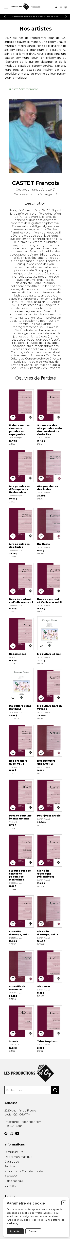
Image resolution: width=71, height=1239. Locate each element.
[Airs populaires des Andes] (49, 475)
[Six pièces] (49, 974)
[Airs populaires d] (21, 475)
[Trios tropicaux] (49, 1028)
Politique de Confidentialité (23, 1171)
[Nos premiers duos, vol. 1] (21, 749)
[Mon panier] (60, 7)
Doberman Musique (18, 1156)
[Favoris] (13, 417)
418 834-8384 (13, 1125)
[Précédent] (5, 16)
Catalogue (11, 1161)
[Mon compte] (65, 7)
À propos (10, 1176)
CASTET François (29, 89)
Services (10, 1166)
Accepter (15, 1231)
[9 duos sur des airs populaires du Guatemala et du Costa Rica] (49, 416)
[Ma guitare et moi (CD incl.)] (21, 694)
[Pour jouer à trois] (49, 803)
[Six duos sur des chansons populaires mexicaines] (21, 861)
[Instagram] (11, 1133)
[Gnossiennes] (21, 640)
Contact (10, 1185)
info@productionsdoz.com (23, 1121)
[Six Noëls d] (49, 861)
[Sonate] (21, 1028)
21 (54, 189)
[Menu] (6, 7)
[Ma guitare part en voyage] (49, 694)
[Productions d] (35, 1073)
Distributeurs (13, 1152)
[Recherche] (56, 7)
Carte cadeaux (14, 1180)
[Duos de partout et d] (21, 587)
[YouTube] (17, 1133)
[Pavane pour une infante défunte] (21, 803)
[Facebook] (5, 1133)
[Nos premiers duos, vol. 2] (49, 749)
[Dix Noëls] (49, 532)
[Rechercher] (55, 1090)
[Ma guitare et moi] (49, 640)
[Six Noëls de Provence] (21, 974)
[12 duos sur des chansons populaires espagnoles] (21, 416)
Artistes (13, 89)
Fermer (33, 1231)
